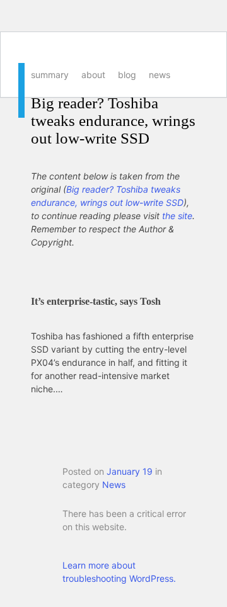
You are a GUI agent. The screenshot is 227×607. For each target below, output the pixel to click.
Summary (50, 74)
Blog (127, 74)
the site (177, 215)
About (93, 74)
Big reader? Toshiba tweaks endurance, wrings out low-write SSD (113, 120)
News (159, 74)
